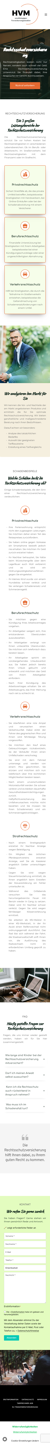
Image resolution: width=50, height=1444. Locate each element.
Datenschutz (28, 1400)
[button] (25, 1059)
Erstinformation (17, 1312)
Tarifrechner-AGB (25, 1403)
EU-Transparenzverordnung (25, 1407)
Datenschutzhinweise (28, 1330)
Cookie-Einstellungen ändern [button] (25, 1440)
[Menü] (46, 14)
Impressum (42, 1400)
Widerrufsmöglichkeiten (25, 1432)
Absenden (11, 1337)
